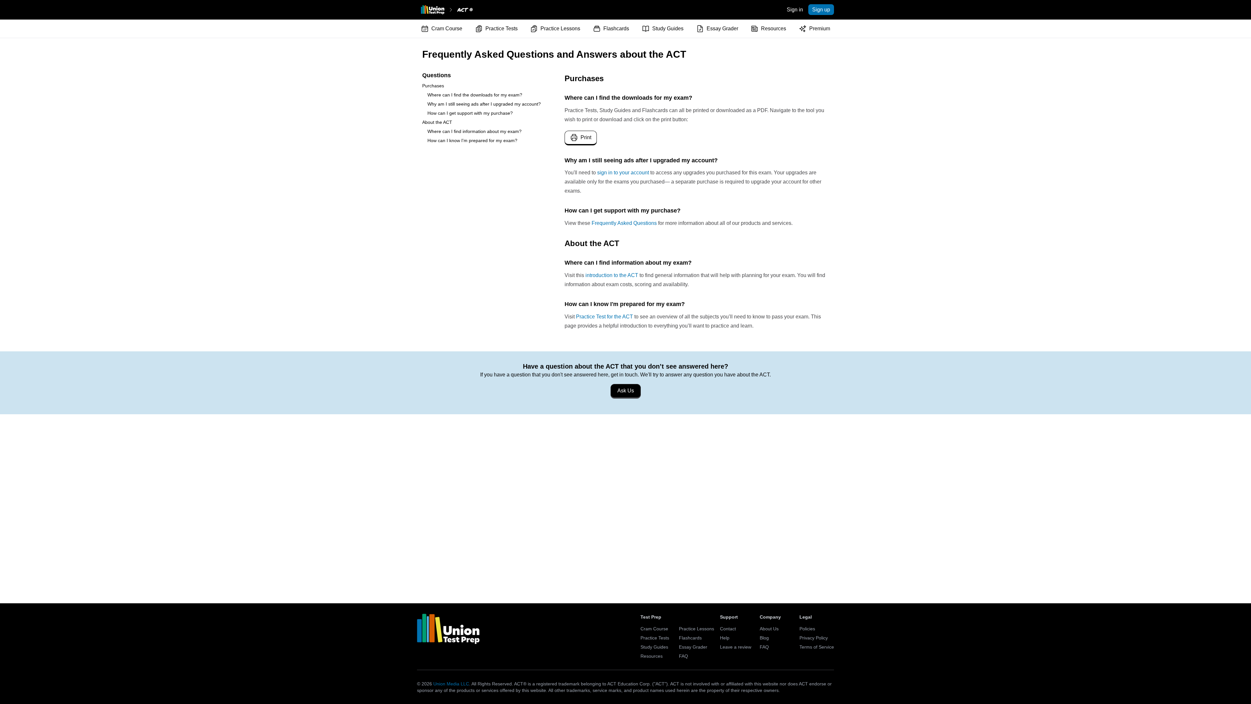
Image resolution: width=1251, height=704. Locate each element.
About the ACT (437, 122)
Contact (728, 628)
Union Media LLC (451, 683)
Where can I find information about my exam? (474, 131)
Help (724, 637)
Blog (764, 637)
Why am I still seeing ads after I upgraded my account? (484, 104)
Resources (773, 28)
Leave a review (735, 647)
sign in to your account (623, 172)
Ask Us (625, 390)
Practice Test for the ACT (604, 316)
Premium (819, 28)
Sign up (821, 9)
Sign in (795, 9)
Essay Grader (722, 28)
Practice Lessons (560, 28)
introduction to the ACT (611, 275)
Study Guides (667, 28)
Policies (807, 628)
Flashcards (616, 28)
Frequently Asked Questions (624, 223)
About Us (769, 628)
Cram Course (446, 28)
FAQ (683, 656)
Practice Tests (501, 28)
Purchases (433, 85)
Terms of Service (816, 647)
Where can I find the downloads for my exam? (474, 94)
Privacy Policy (813, 637)
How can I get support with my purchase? (470, 113)
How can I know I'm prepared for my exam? (472, 140)
